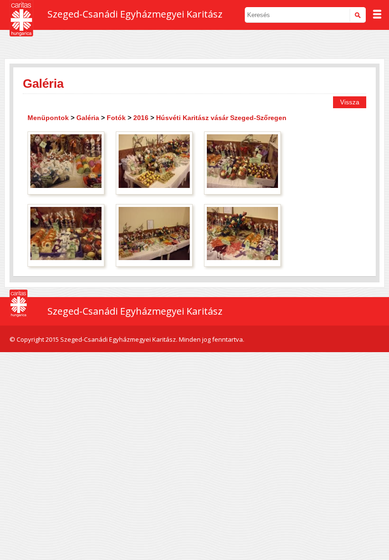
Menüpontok (48, 117)
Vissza (349, 102)
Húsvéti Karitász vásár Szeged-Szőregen (221, 117)
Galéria (87, 117)
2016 (140, 117)
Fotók (116, 117)
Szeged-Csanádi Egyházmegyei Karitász (134, 14)
